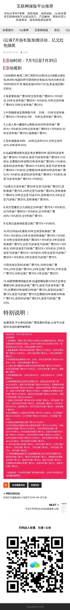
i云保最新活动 (18, 485)
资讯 (57, 30)
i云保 (25, 52)
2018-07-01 (12, 52)
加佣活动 (35, 485)
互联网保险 (41, 30)
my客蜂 (24, 30)
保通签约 (8, 30)
